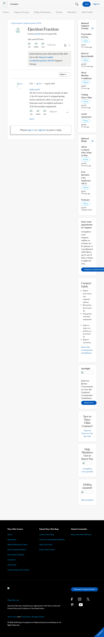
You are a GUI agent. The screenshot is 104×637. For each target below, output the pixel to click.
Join (87, 4)
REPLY (32, 119)
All (92, 28)
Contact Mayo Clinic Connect (18, 570)
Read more (88, 402)
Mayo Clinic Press (45, 545)
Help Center (87, 12)
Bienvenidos (87, 500)
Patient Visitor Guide (47, 550)
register (42, 129)
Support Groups (21, 12)
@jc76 (38, 84)
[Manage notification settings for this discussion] (65, 45)
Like (29, 47)
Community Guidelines (15, 555)
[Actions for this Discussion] (69, 45)
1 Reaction (51, 45)
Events (59, 12)
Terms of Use (12, 617)
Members (71, 12)
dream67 (41, 34)
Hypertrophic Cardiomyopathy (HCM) (26, 23)
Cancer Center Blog (46, 534)
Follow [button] (85, 41)
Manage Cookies (38, 617)
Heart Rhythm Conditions (86, 75)
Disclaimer (11, 560)
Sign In (96, 4)
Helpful (36, 47)
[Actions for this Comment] (67, 112)
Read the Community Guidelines (87, 350)
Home (6, 12)
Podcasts (85, 199)
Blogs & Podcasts (42, 12)
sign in (31, 129)
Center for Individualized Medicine (52, 540)
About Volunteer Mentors (16, 550)
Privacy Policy (26, 617)
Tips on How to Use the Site (87, 433)
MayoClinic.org (13, 600)
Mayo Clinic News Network (81, 534)
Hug (43, 47)
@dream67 (35, 89)
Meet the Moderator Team (17, 545)
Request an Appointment (84, 589)
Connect (14, 4)
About (9, 534)
